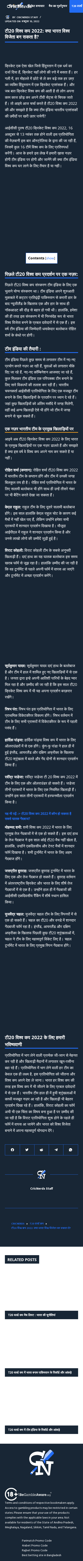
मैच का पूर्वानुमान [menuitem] (58, 6)
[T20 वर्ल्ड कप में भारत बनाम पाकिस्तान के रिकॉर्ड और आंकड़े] (41, 1347)
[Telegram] (56, 1150)
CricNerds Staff (41, 1189)
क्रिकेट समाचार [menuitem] (36, 6)
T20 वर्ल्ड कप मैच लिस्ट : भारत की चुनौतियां (31, 1315)
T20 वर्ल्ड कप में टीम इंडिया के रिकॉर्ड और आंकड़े (34, 1430)
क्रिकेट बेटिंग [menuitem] (16, 6)
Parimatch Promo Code (37, 1540)
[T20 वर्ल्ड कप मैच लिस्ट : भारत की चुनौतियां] (41, 1289)
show (50, 258)
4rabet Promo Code (35, 1545)
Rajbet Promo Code (34, 1550)
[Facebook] (12, 1150)
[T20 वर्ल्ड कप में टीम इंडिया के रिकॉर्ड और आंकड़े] (41, 1404)
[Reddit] (41, 1150)
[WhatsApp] (70, 1150)
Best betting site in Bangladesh (41, 1555)
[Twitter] (27, 1150)
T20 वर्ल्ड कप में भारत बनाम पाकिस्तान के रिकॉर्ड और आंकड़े (40, 1372)
